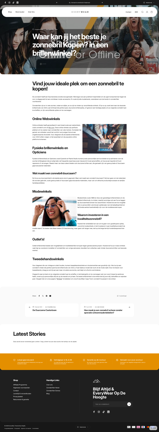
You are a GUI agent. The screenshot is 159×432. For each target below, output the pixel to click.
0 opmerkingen (123, 296)
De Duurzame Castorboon (44, 310)
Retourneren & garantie (21, 399)
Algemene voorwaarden (21, 388)
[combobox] (149, 2)
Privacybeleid (18, 396)
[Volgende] (102, 2)
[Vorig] (57, 2)
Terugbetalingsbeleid (8, 428)
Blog (48, 393)
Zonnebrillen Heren (52, 388)
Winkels (59, 279)
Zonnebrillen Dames (53, 391)
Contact (16, 391)
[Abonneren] (129, 404)
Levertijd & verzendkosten (22, 393)
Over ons (49, 385)
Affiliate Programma (20, 385)
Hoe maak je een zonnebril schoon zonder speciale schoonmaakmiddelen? (103, 311)
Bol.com (51, 127)
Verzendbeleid (35, 428)
